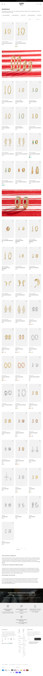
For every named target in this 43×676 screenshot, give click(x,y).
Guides (24, 638)
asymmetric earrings (8, 582)
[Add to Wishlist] (12, 23)
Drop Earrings (31, 15)
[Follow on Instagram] (5, 639)
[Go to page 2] (25, 548)
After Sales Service (24, 652)
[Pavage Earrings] (35, 337)
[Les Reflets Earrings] (21, 256)
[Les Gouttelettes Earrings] (21, 228)
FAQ (23, 634)
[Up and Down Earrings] (8, 31)
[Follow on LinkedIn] (2, 640)
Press (20, 642)
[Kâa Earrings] (21, 505)
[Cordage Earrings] (35, 393)
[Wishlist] (38, 4)
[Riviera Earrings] (21, 90)
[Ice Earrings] (21, 477)
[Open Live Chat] (21, 606)
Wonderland (21, 644)
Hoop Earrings (6, 15)
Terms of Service (24, 664)
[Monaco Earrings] (8, 531)
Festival (17, 487)
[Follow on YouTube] (11, 639)
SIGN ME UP (38, 639)
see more (36, 611)
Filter (29, 19)
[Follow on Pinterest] (8, 639)
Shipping (24, 644)
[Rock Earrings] (35, 449)
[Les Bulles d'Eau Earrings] (35, 116)
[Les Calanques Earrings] (35, 142)
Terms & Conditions (12, 664)
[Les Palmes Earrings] (8, 283)
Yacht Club (31, 319)
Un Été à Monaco (5, 41)
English (17, 667)
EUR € (3, 667)
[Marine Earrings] (35, 309)
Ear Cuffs (23, 15)
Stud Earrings (15, 15)
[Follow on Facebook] (2, 639)
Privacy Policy (19, 664)
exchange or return (24, 622)
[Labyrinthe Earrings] (8, 309)
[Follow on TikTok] (14, 639)
